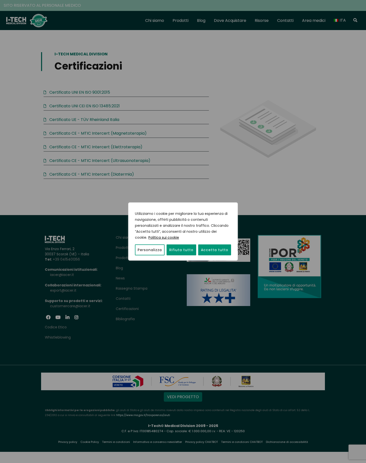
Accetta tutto (214, 249)
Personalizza (150, 249)
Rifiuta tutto (181, 249)
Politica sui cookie (163, 237)
